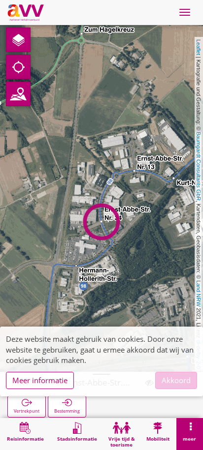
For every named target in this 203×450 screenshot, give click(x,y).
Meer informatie (40, 380)
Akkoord (176, 380)
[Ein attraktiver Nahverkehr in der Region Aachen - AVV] (25, 12)
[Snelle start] (18, 40)
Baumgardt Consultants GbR (199, 166)
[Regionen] (18, 94)
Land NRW (199, 293)
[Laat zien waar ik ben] (18, 67)
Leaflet (199, 47)
